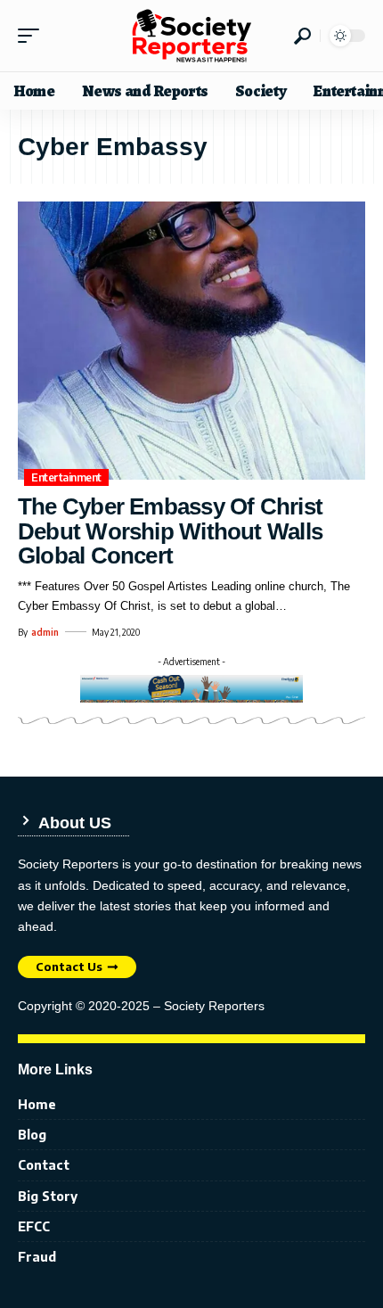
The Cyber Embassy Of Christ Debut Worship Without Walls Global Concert (170, 531)
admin (45, 632)
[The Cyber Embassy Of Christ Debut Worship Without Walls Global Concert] (191, 341)
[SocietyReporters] (191, 35)
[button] (33, 36)
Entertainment (66, 477)
